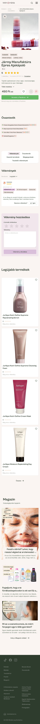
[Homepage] (9, 3)
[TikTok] (5, 660)
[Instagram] (15, 660)
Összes (18, 481)
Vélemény (7, 229)
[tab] (14, 153)
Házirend (7, 693)
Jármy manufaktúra (11, 9)
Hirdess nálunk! (9, 690)
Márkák (6, 670)
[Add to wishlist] (36, 280)
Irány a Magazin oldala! (19, 638)
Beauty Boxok (26, 667)
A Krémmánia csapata (11, 687)
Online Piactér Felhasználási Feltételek (26, 688)
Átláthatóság (26, 704)
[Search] (32, 3)
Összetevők (25, 670)
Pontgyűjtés (26, 707)
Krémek (3, 9)
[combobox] (14, 176)
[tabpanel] (20, 212)
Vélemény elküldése (20, 252)
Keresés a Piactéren (19, 97)
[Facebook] (10, 660)
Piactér (6, 677)
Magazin (6, 680)
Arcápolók (5, 54)
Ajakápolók (14, 54)
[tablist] (20, 157)
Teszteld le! (7, 673)
